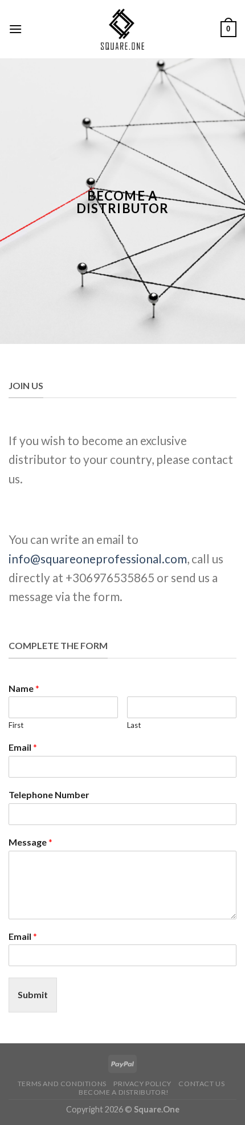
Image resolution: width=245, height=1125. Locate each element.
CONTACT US (201, 1083)
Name (24, 688)
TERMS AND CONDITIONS (62, 1083)
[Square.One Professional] (123, 29)
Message (30, 841)
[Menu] (15, 29)
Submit (33, 994)
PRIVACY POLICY (142, 1083)
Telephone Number (49, 794)
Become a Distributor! (124, 1092)
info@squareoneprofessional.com (98, 558)
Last (134, 725)
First (16, 725)
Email (23, 747)
